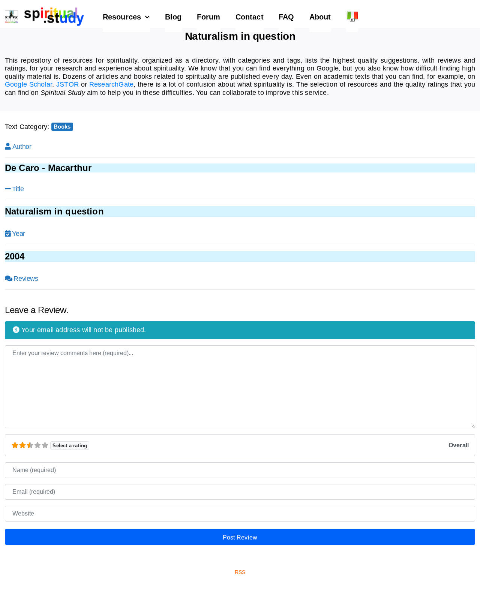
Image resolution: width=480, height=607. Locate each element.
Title (18, 189)
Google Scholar (28, 84)
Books (62, 126)
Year (18, 233)
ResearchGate (111, 84)
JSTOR (67, 84)
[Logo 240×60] (44, 10)
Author (22, 146)
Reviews (26, 278)
